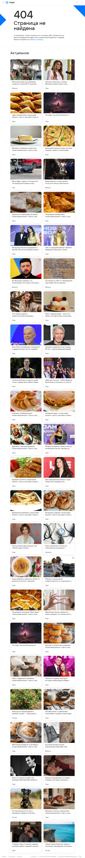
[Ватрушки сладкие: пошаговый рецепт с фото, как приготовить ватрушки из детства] (59, 505)
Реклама (19, 856)
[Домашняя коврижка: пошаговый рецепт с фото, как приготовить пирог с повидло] (25, 505)
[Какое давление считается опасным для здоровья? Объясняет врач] (59, 538)
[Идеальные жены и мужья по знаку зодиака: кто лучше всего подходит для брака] (59, 605)
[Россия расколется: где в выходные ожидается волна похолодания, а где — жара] (25, 803)
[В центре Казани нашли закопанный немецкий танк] (59, 737)
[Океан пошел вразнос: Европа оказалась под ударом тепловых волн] (59, 837)
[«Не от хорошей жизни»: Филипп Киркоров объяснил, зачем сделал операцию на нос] (59, 240)
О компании (11, 856)
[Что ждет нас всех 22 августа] (59, 108)
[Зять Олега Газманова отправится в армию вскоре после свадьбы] (25, 340)
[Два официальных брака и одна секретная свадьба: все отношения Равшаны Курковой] (59, 472)
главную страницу (36, 39)
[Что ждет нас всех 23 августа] (25, 638)
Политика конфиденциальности (67, 856)
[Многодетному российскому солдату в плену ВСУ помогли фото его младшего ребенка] (25, 74)
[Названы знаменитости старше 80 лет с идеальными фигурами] (59, 340)
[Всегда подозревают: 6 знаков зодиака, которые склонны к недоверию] (59, 770)
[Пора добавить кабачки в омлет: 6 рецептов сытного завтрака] (25, 571)
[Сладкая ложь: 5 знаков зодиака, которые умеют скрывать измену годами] (25, 837)
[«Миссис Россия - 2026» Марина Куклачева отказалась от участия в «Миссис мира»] (59, 373)
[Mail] (7, 2)
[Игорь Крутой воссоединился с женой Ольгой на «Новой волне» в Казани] (25, 240)
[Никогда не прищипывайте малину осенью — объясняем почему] (25, 704)
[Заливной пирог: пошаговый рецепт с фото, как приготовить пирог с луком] (59, 406)
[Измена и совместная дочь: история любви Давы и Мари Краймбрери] (59, 671)
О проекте (34, 856)
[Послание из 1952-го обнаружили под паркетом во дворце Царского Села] (59, 273)
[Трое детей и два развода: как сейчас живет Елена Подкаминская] (25, 538)
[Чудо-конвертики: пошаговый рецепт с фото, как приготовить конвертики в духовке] (25, 108)
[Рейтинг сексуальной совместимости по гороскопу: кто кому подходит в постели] (59, 571)
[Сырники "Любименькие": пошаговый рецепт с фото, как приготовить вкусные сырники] (25, 406)
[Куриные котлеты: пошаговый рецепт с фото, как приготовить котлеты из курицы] (25, 472)
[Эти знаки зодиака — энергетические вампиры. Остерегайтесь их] (25, 306)
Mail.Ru (4, 856)
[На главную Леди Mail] (11, 2)
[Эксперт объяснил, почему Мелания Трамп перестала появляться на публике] (59, 74)
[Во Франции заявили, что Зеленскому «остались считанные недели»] (25, 273)
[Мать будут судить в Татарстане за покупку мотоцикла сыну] (25, 174)
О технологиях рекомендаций (47, 856)
